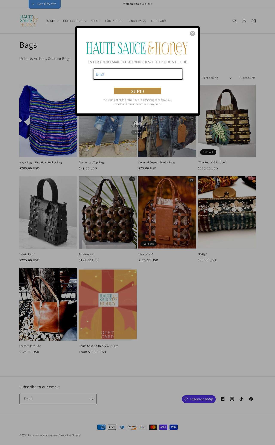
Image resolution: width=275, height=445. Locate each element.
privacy (137, 132)
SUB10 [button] (137, 91)
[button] (192, 33)
